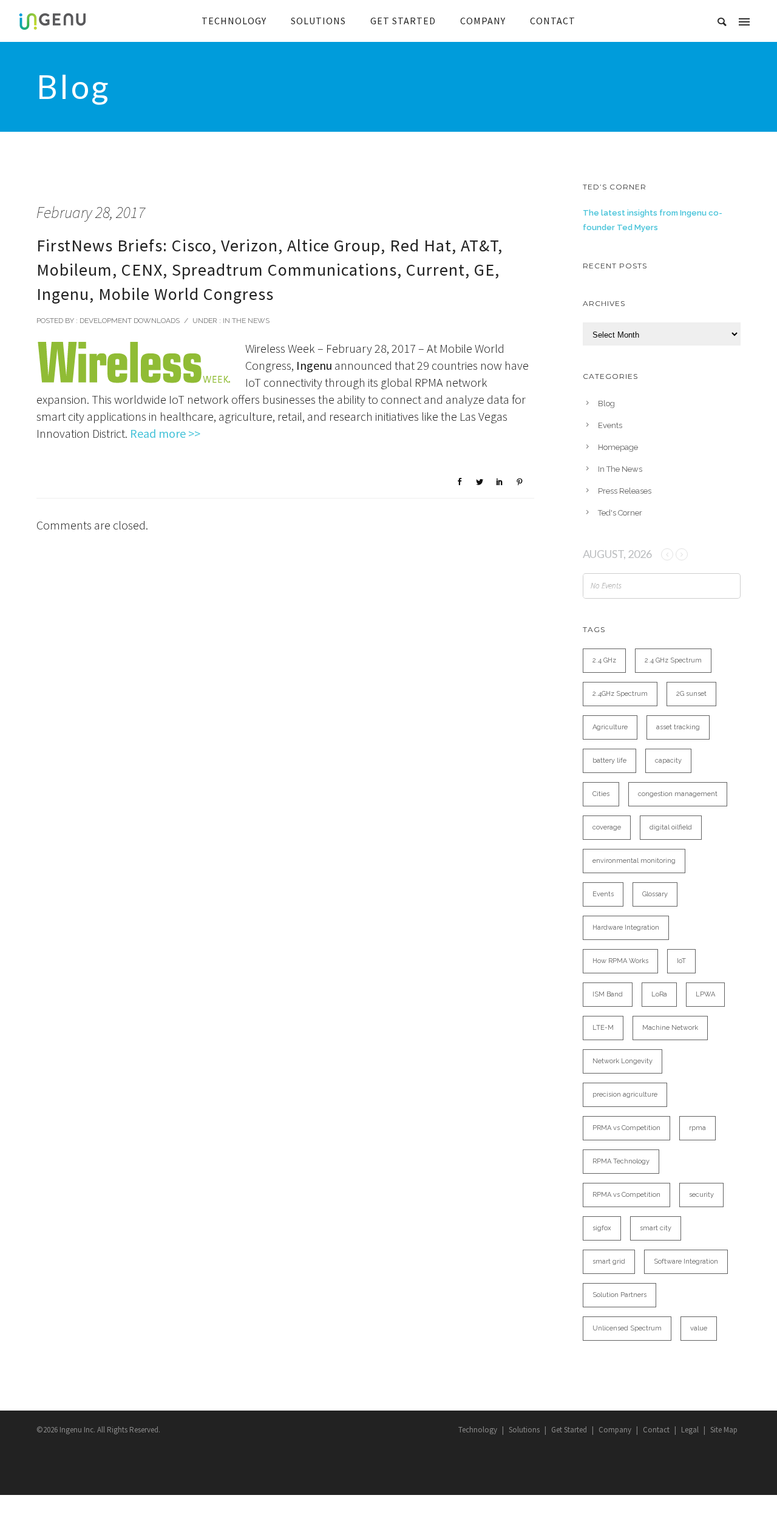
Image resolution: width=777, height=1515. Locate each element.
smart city (655, 1228)
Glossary (655, 894)
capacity (668, 760)
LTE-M (603, 1028)
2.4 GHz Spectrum (673, 660)
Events (610, 425)
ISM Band (607, 994)
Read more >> (165, 433)
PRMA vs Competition (626, 1128)
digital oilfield (671, 827)
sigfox (601, 1228)
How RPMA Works (620, 961)
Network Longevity (622, 1061)
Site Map (724, 1430)
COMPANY (483, 21)
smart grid (608, 1261)
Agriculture (610, 727)
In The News (245, 320)
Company (615, 1430)
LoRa (659, 994)
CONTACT (552, 21)
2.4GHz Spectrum (620, 694)
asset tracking (678, 727)
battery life (609, 760)
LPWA (705, 994)
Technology (477, 1430)
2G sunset (691, 694)
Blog (606, 403)
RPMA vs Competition (626, 1195)
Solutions (524, 1430)
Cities (600, 794)
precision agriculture (624, 1094)
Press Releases (624, 490)
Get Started (569, 1430)
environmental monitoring (634, 861)
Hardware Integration (625, 927)
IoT (681, 961)
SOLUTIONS (318, 21)
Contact (656, 1430)
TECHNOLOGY (234, 21)
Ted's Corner (620, 512)
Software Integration (686, 1261)
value (698, 1328)
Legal (690, 1430)
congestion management (678, 794)
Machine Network (670, 1028)
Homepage (618, 447)
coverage (606, 827)
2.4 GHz (604, 660)
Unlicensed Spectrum (627, 1328)
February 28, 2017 (90, 212)
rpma (697, 1128)
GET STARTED (403, 21)
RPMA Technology (621, 1161)
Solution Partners (619, 1295)
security (701, 1195)
